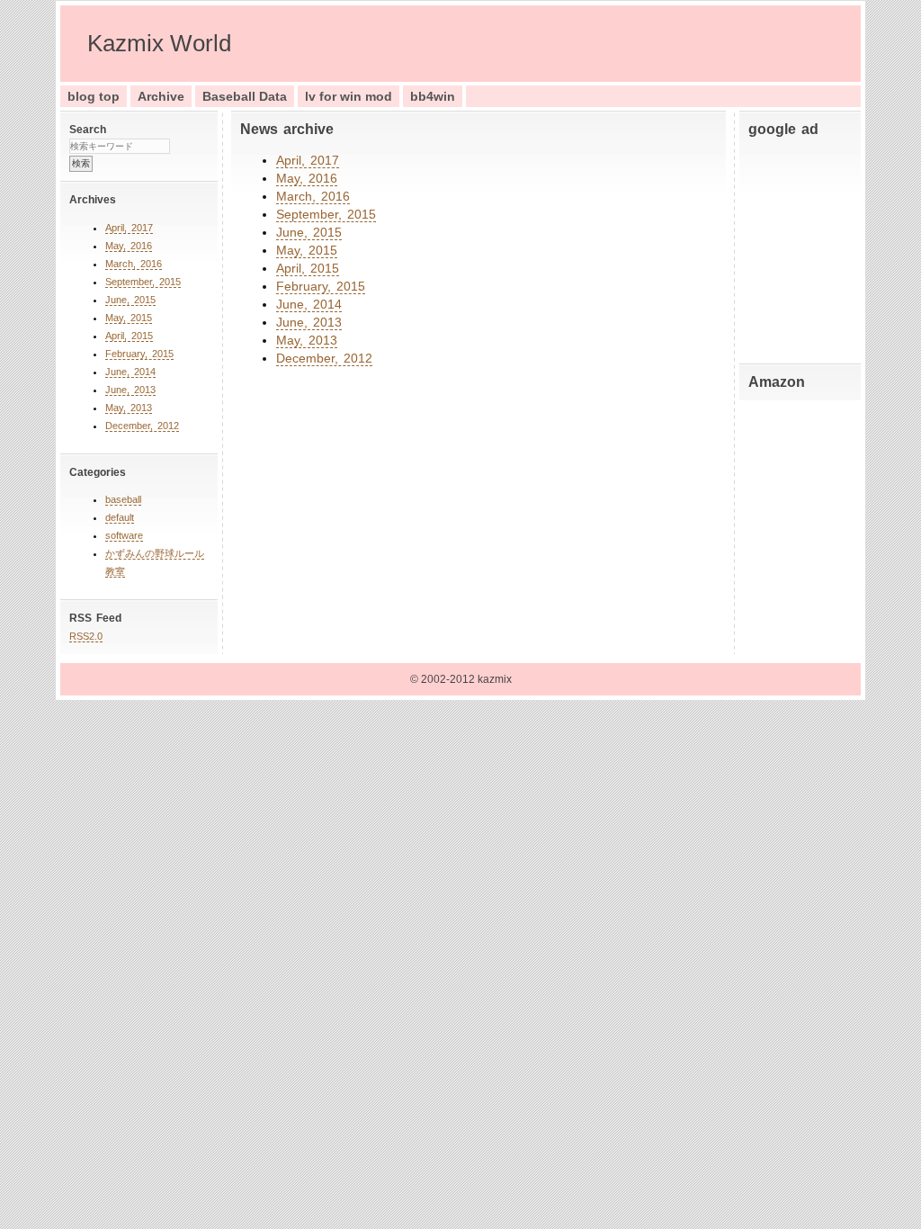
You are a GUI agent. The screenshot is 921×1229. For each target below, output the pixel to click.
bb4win (432, 96)
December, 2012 (142, 425)
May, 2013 (128, 407)
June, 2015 (130, 299)
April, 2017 (129, 227)
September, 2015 (143, 281)
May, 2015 (128, 317)
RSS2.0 (86, 636)
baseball (123, 499)
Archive (161, 96)
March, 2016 (133, 263)
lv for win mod (348, 96)
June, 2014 (130, 371)
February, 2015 (139, 353)
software (124, 535)
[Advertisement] (802, 246)
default (119, 517)
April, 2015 (129, 335)
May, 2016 (128, 245)
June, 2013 (130, 389)
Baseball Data (244, 96)
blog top (93, 96)
